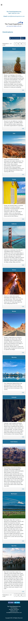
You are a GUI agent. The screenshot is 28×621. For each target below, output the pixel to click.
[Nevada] (14, 324)
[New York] (14, 559)
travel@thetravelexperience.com (15, 16)
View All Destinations (15, 38)
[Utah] (14, 146)
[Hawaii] (14, 62)
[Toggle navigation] (1, 5)
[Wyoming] (14, 370)
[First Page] (18, 43)
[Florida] (14, 192)
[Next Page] (24, 43)
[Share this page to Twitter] (17, 602)
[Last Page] (21, 43)
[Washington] (14, 507)
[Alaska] (14, 108)
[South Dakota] (14, 455)
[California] (14, 237)
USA (23, 90)
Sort (23, 38)
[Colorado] (14, 410)
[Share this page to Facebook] (11, 602)
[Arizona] (14, 283)
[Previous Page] (15, 43)
